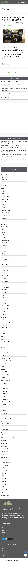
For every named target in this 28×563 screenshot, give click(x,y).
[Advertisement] (14, 118)
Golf (3, 467)
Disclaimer (5, 534)
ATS (3, 201)
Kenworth (3, 344)
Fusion (4, 251)
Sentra (4, 407)
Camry (4, 448)
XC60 (3, 489)
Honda (3, 268)
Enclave (4, 193)
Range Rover (5, 360)
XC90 (3, 492)
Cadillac (3, 199)
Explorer (4, 240)
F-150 (3, 243)
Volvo (2, 471)
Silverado (4, 221)
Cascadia (4, 259)
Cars (2, 207)
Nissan (3, 391)
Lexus (2, 364)
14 (16, 72)
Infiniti (2, 317)
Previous (6, 72)
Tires (2, 443)
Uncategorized (5, 460)
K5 (3, 349)
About (3, 528)
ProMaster (5, 429)
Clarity (4, 275)
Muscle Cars (4, 388)
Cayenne (4, 424)
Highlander (5, 454)
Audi (2, 183)
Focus (3, 248)
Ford (2, 232)
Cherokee (4, 341)
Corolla (4, 451)
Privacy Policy (6, 532)
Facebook (5, 548)
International (4, 323)
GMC (2, 262)
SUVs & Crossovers (6, 438)
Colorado (4, 212)
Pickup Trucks (5, 418)
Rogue (4, 404)
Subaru (3, 432)
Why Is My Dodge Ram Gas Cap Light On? (12, 93)
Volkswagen (4, 465)
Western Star (4, 495)
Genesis (4, 297)
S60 (3, 478)
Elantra (4, 292)
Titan (3, 410)
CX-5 (3, 371)
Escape (4, 237)
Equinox (4, 218)
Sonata (4, 308)
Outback (4, 434)
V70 (3, 484)
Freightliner (4, 257)
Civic (3, 273)
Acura (2, 175)
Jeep (2, 339)
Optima (4, 352)
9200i (3, 328)
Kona (3, 303)
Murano (4, 399)
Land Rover (4, 358)
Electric (3, 227)
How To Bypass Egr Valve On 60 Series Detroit (13, 18)
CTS (3, 204)
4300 (3, 325)
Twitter (4, 550)
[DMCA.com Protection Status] (7, 539)
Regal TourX (5, 196)
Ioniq (3, 300)
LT (2, 330)
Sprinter (4, 377)
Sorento (4, 355)
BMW (2, 188)
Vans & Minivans (5, 462)
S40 (3, 476)
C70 (3, 473)
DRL (3, 177)
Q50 (3, 319)
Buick (2, 191)
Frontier (4, 393)
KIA (2, 347)
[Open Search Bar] (18, 2)
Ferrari (3, 229)
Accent (4, 289)
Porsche (3, 421)
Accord (4, 270)
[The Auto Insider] (5, 2)
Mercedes (3, 375)
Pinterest (4, 553)
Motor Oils (4, 386)
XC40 (3, 487)
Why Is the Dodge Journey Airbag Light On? (13, 81)
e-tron (4, 185)
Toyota (3, 446)
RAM (2, 427)
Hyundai (3, 287)
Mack (2, 366)
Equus (4, 295)
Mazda (3, 369)
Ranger (4, 254)
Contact (4, 530)
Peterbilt (3, 416)
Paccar (3, 413)
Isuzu (2, 336)
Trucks (6, 64)
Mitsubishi (4, 383)
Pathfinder (5, 402)
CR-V (3, 278)
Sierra (3, 265)
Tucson (4, 311)
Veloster (4, 314)
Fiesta (3, 245)
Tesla (2, 440)
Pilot (3, 284)
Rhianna (3, 150)
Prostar (4, 333)
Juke (3, 396)
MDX (3, 180)
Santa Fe (4, 306)
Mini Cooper (4, 380)
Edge (3, 234)
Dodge (3, 224)
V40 (3, 481)
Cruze (3, 215)
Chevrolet (3, 210)
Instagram (5, 555)
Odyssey (4, 281)
